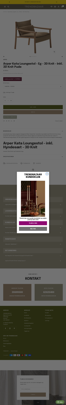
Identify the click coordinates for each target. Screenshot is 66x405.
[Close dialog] (47, 173)
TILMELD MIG (33, 223)
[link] (33, 199)
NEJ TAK (33, 228)
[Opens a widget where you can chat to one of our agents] (60, 402)
